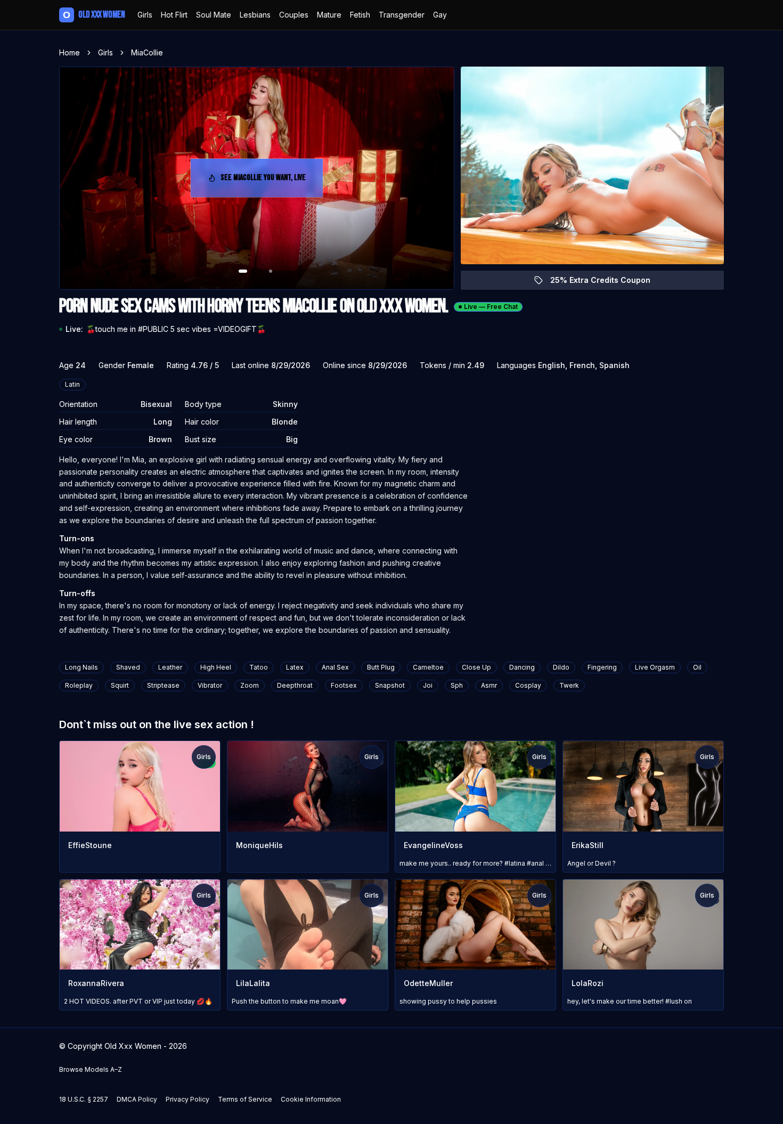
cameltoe (428, 667)
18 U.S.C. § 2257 (83, 1099)
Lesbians (255, 14)
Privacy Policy (187, 1099)
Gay (440, 14)
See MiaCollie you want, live (267, 181)
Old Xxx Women (94, 14)
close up (476, 667)
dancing (522, 667)
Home (69, 52)
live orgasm (655, 667)
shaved (128, 667)
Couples (293, 14)
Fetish (360, 14)
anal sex (335, 667)
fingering (602, 667)
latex (295, 667)
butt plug (381, 667)
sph (457, 685)
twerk (569, 685)
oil (697, 667)
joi (428, 685)
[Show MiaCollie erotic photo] (243, 271)
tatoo (258, 667)
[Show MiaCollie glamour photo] (270, 271)
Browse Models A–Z (90, 1069)
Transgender (402, 14)
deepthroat (295, 685)
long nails (81, 667)
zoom (249, 685)
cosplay (528, 685)
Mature (329, 14)
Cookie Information (311, 1099)
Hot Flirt (174, 14)
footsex (344, 685)
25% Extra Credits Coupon (606, 282)
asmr (489, 685)
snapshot (390, 685)
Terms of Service (245, 1099)
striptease (163, 685)
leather (170, 667)
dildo (561, 667)
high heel (215, 667)
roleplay (79, 685)
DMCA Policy (137, 1099)
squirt (120, 685)
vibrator (210, 685)
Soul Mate (213, 14)
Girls (144, 14)
